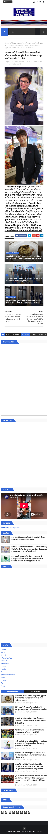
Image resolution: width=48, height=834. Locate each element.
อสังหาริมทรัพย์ (6, 658)
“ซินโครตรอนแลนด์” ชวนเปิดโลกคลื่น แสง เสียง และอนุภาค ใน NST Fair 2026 (29, 731)
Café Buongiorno (12, 252)
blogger (25, 334)
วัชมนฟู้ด (34, 43)
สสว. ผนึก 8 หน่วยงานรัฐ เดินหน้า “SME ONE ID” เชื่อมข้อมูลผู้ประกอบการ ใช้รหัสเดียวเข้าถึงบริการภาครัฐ (30, 754)
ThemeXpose (19, 831)
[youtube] (34, 2)
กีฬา (2, 672)
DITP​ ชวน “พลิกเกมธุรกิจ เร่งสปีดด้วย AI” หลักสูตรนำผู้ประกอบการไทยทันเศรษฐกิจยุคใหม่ (24, 279)
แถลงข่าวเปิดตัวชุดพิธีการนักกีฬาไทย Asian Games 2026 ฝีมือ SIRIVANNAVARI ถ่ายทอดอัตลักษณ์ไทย (23, 301)
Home (7, 43)
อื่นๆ (2, 683)
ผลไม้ (11, 43)
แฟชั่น (3, 677)
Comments (35, 692)
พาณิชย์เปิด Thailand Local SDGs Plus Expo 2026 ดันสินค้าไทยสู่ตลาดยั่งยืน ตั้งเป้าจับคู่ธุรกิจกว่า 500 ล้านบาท (31, 743)
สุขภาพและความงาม (8, 675)
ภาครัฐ (3, 680)
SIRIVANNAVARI (10, 297)
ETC (4, 795)
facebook (42, 334)
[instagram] (43, 2)
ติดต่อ (3, 686)
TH (5, 45)
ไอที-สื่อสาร (5, 663)
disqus (33, 334)
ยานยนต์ (4, 661)
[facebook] (37, 2)
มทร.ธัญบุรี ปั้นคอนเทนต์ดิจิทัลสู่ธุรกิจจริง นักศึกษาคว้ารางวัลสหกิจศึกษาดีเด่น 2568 (28, 538)
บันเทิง (3, 666)
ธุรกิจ (3, 652)
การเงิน (3, 669)
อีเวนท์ (40, 43)
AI (6, 275)
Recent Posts (12, 692)
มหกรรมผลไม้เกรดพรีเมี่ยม (22, 43)
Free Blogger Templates (33, 831)
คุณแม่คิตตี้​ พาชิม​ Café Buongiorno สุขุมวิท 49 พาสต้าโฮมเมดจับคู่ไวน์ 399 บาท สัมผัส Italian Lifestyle (24, 257)
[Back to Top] (24, 828)
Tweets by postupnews (10, 527)
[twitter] (40, 2)
